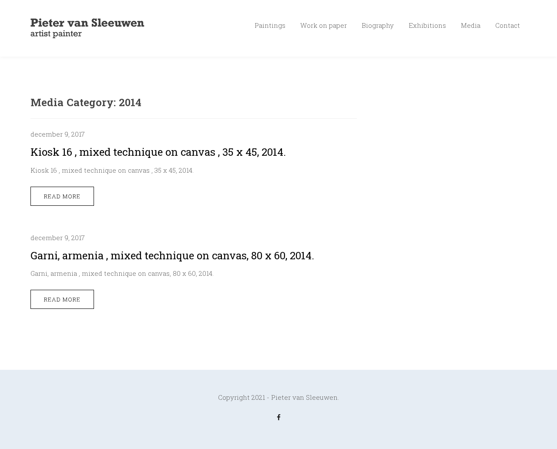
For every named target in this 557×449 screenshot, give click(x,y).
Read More (62, 196)
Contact (507, 25)
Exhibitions (427, 25)
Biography (378, 25)
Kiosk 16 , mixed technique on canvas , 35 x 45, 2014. (158, 152)
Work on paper (323, 25)
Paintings (270, 25)
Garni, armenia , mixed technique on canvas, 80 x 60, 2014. (172, 255)
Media (470, 25)
